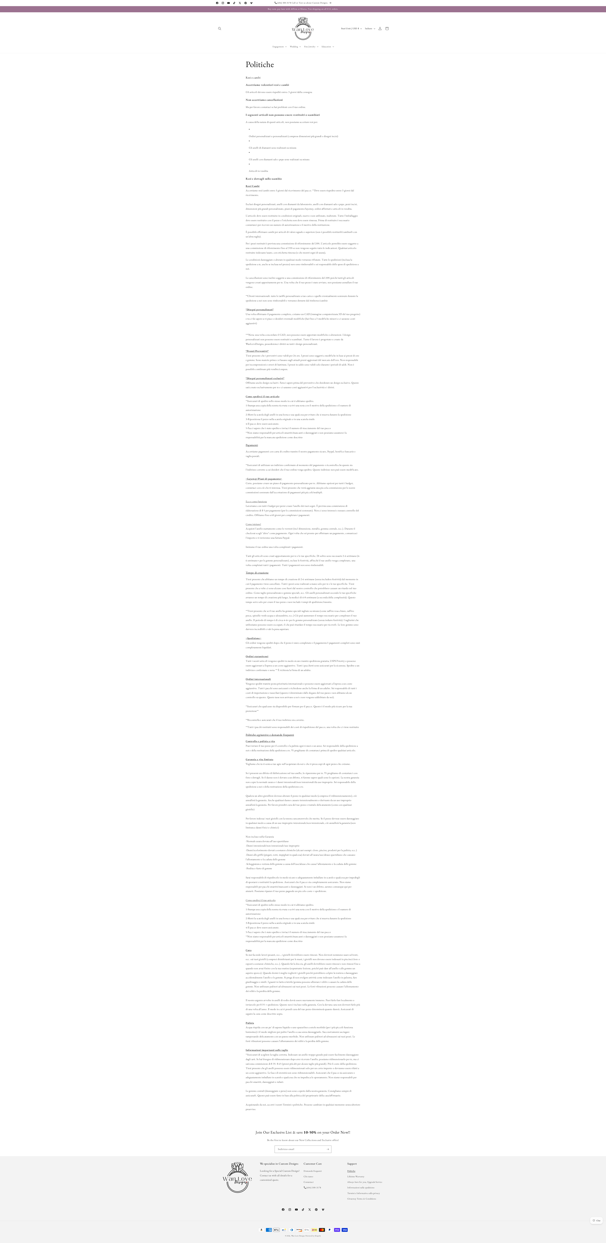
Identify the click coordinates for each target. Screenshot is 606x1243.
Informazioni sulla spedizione (360, 1187)
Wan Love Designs (298, 1236)
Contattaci (309, 1182)
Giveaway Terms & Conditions (361, 1198)
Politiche (351, 1171)
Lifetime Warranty (355, 1176)
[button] (219, 28)
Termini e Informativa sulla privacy (363, 1193)
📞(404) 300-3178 (312, 1187)
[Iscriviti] (327, 1149)
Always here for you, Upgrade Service (364, 1182)
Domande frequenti (313, 1171)
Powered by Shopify (313, 1236)
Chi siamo (308, 1176)
